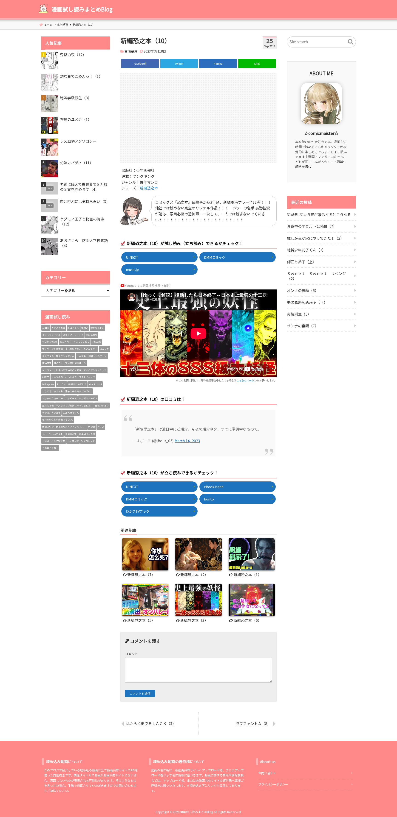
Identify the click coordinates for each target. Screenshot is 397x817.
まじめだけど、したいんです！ (81, 348)
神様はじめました (77, 384)
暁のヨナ (58, 363)
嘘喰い (84, 327)
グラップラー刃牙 (51, 334)
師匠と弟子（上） (301, 261)
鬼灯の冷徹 (48, 405)
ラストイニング (87, 377)
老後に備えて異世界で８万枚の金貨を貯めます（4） (84, 187)
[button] (350, 42)
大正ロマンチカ (87, 433)
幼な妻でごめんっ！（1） (81, 76)
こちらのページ (245, 380)
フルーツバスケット (52, 433)
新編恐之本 (149, 188)
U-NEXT (132, 257)
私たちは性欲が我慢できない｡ (57, 419)
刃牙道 (100, 426)
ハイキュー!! (95, 384)
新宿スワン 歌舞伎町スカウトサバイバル (64, 426)
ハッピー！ (71, 398)
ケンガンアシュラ (51, 412)
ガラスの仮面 (58, 327)
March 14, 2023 (187, 440)
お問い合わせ (267, 773)
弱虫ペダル (73, 327)
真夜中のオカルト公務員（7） (312, 226)
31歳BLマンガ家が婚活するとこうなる (319, 214)
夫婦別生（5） (299, 314)
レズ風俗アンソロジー (78, 141)
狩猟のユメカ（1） (75, 119)
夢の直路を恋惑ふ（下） (307, 302)
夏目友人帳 (71, 433)
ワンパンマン (88, 440)
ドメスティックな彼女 (53, 440)
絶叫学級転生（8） (75, 97)
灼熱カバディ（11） (76, 162)
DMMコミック (214, 257)
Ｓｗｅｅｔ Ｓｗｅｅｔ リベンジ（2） (316, 276)
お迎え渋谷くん (71, 412)
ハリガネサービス (88, 398)
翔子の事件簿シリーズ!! (78, 391)
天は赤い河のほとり (75, 363)
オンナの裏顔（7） (302, 325)
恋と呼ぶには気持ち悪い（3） (85, 201)
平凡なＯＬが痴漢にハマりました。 (74, 405)
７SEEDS (96, 341)
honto (209, 499)
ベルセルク (71, 377)
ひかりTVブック (137, 511)
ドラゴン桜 (73, 440)
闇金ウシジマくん (65, 356)
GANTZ (45, 377)
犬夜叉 (91, 426)
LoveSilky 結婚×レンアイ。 (92, 356)
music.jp (132, 269)
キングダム (48, 356)
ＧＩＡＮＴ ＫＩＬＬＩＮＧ (75, 341)
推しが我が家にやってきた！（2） (315, 238)
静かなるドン (97, 327)
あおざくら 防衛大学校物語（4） (84, 243)
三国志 (45, 327)
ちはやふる (57, 377)
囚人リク (104, 348)
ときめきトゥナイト (52, 391)
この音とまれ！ (50, 448)
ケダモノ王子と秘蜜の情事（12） (82, 221)
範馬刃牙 (46, 363)
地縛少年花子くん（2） (306, 250)
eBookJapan (214, 486)
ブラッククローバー (52, 398)
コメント (131, 653)
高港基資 (131, 51)
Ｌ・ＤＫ (61, 384)
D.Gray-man (48, 384)
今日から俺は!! (49, 341)
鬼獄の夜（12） (73, 54)
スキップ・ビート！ (73, 334)
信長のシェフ (102, 405)
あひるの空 (91, 334)
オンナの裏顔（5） (302, 290)
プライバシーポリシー (273, 784)
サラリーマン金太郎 (52, 348)
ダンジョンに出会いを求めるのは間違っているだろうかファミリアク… (75, 370)
